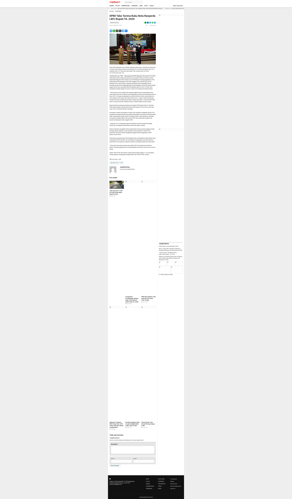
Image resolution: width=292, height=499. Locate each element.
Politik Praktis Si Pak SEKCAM (166, 246)
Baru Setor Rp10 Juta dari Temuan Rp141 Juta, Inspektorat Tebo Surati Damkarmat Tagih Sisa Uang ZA (112, 8)
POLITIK (117, 5)
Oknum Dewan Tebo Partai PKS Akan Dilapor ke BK (148, 424)
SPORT (146, 5)
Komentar (114, 444)
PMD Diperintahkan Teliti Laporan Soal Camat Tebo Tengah (148, 298)
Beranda (111, 11)
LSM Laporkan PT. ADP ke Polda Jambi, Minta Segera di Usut (116, 192)
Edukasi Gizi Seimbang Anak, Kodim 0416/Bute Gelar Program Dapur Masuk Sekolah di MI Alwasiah (170, 258)
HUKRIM (111, 5)
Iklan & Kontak (173, 483)
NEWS (147, 479)
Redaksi (152, 5)
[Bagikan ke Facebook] (148, 22)
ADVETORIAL (118, 11)
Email (135, 458)
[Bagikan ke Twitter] (150, 22)
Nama (113, 458)
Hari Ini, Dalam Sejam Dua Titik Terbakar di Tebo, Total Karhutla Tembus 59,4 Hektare (162, 8)
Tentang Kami (173, 479)
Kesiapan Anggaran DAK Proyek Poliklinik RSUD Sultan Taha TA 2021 (132, 424)
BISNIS (159, 488)
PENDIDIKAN (161, 481)
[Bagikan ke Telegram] (155, 22)
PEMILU (160, 486)
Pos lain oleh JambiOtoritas (127, 169)
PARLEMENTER (162, 483)
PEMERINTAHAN (125, 5)
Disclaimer (172, 488)
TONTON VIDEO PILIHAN (166, 274)
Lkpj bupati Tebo (114, 162)
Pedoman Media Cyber (175, 486)
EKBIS (141, 5)
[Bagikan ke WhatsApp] (152, 22)
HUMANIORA (134, 5)
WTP (121, 162)
